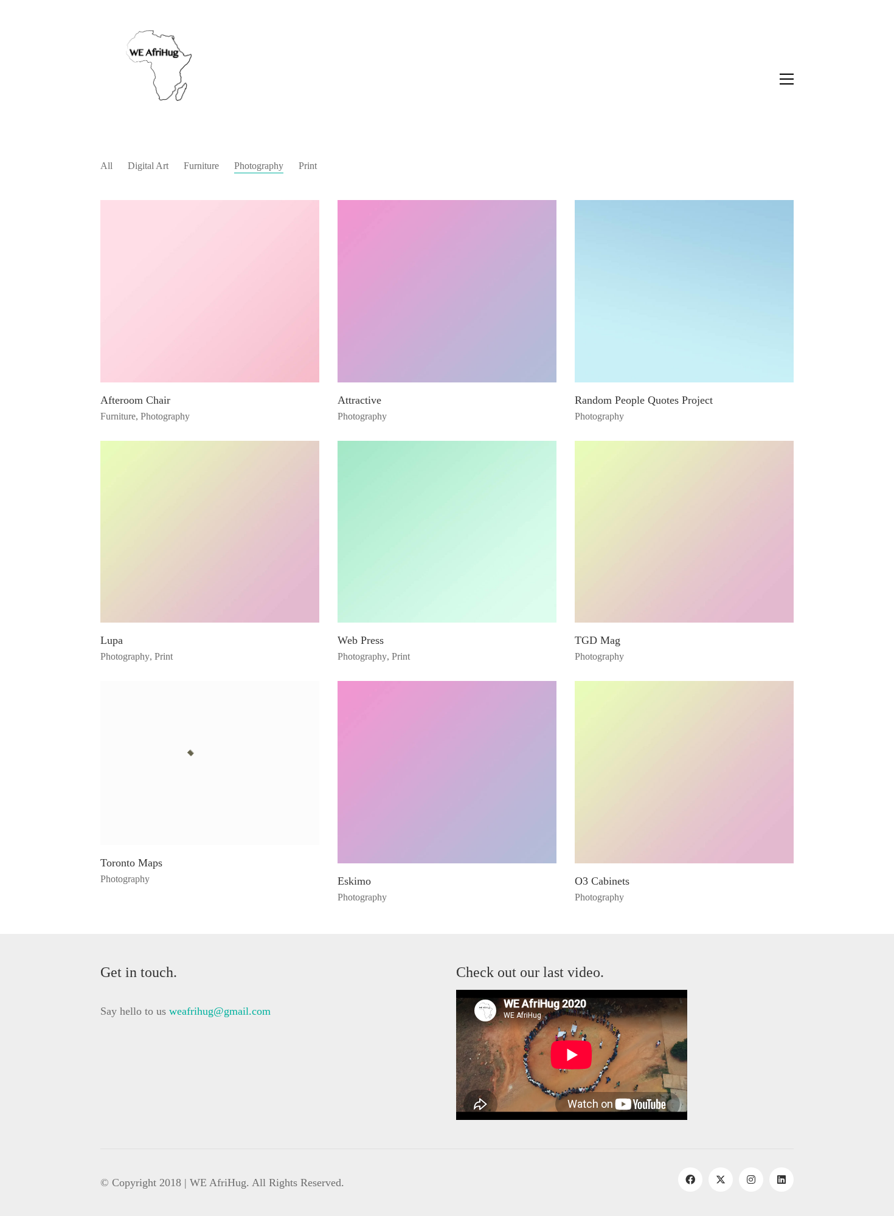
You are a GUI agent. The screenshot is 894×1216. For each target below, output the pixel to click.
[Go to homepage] (146, 79)
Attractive (359, 400)
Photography (258, 166)
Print (308, 166)
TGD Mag (597, 640)
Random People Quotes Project (644, 400)
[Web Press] (447, 532)
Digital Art (148, 166)
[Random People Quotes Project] (684, 291)
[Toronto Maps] (209, 763)
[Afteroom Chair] (209, 291)
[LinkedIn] (781, 1179)
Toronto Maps (131, 863)
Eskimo (354, 881)
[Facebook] (690, 1179)
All (106, 166)
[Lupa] (209, 532)
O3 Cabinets (602, 881)
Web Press (361, 640)
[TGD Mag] (684, 532)
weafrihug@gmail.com (220, 1011)
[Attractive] (447, 291)
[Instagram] (751, 1179)
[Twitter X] (721, 1179)
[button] (787, 79)
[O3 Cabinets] (684, 772)
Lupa (111, 640)
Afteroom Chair (135, 400)
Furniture (201, 166)
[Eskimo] (447, 772)
